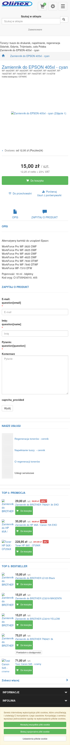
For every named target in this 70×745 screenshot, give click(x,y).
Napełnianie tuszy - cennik (30, 450)
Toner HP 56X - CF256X (27, 545)
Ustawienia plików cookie (35, 738)
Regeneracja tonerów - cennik (32, 438)
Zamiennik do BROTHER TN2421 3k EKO (37, 504)
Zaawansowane (35, 29)
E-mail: (11, 300)
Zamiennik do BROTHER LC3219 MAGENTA (38, 598)
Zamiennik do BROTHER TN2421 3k (34, 639)
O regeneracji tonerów (27, 461)
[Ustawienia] (52, 6)
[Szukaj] (64, 19)
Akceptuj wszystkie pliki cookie (35, 724)
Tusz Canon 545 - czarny (28, 664)
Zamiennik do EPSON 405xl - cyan (30, 56)
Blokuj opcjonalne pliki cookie (35, 731)
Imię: (11, 322)
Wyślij (7, 408)
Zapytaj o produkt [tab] (44, 217)
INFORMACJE (11, 692)
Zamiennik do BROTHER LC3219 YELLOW (37, 618)
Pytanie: (13, 343)
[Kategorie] (62, 6)
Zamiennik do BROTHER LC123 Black (35, 578)
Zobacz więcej (10, 680)
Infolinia (9, 700)
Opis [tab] (15, 217)
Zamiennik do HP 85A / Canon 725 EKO (36, 525)
